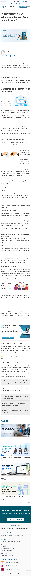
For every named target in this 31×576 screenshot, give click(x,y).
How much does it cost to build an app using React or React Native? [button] (15, 382)
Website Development (6, 543)
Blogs (2, 535)
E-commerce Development (7, 550)
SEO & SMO (4, 546)
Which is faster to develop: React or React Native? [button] (15, 397)
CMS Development (5, 544)
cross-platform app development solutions (11, 230)
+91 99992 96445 (6, 1)
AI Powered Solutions (6, 552)
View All (28, 502)
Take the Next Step (14, 519)
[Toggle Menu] (28, 6)
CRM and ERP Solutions (7, 553)
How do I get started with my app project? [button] (15, 411)
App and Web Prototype (7, 555)
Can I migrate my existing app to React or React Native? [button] (15, 404)
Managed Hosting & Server (7, 548)
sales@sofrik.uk (13, 565)
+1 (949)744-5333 (17, 1)
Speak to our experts (7, 356)
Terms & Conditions (18, 535)
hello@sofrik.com (27, 1)
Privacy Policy (8, 535)
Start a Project (23, 6)
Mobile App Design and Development (10, 541)
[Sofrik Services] (8, 6)
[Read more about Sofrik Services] (11, 3)
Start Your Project (8, 338)
